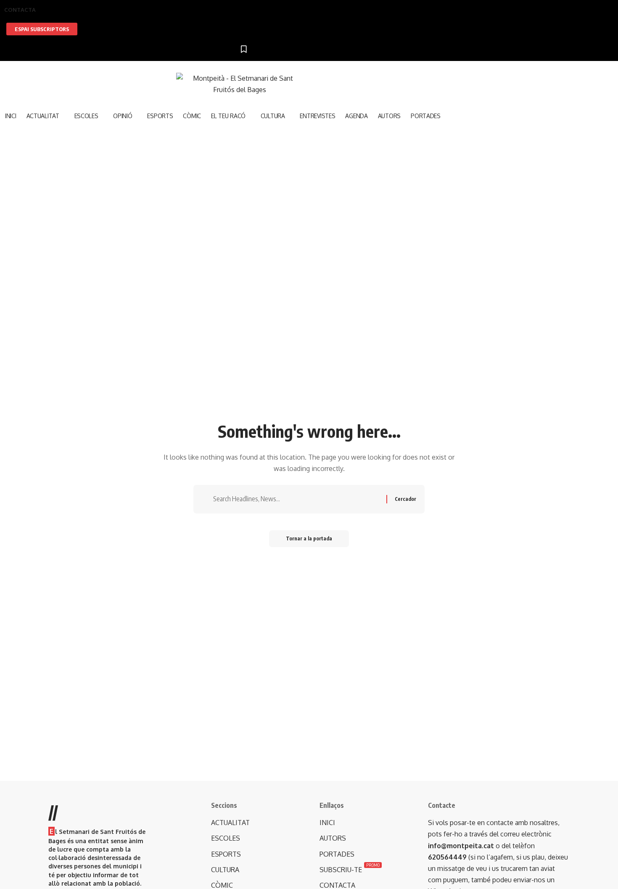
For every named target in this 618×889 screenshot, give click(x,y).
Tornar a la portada (309, 538)
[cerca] (255, 144)
